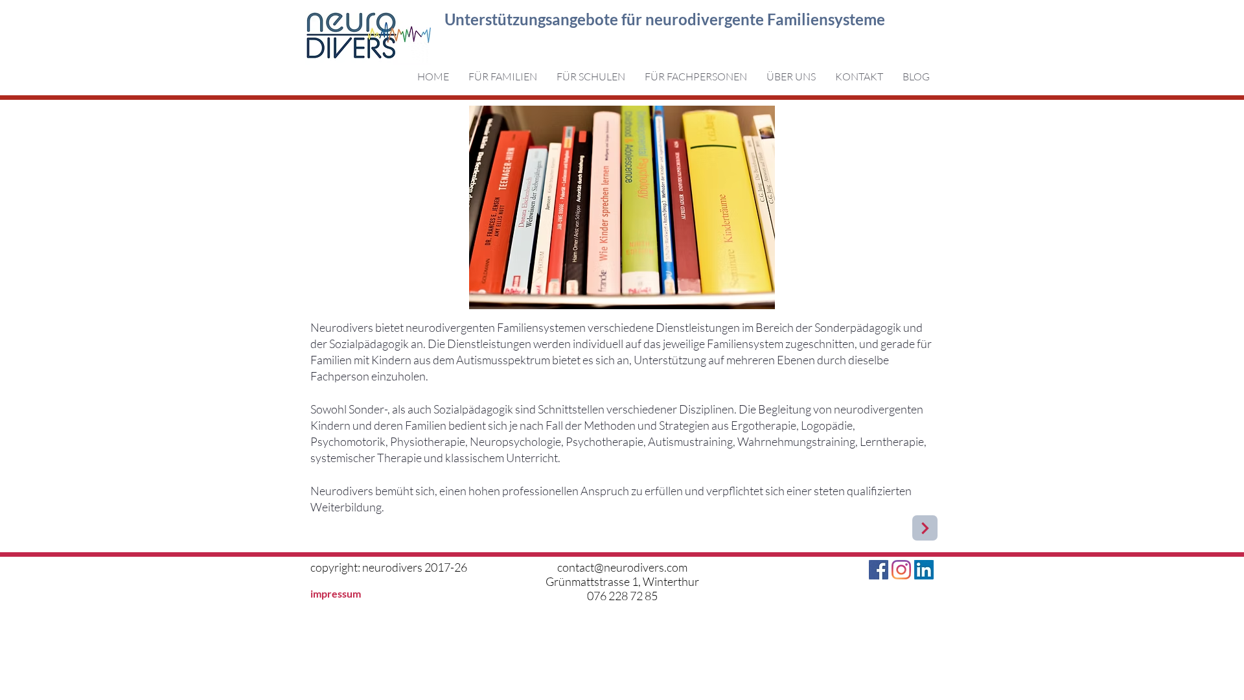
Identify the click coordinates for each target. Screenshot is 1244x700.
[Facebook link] (878, 569)
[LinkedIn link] (924, 569)
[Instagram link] (901, 569)
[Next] (925, 528)
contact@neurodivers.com (622, 567)
